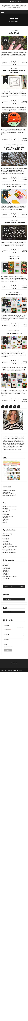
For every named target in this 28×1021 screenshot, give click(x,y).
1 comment (24, 62)
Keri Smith (6, 541)
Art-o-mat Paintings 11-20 (14, 333)
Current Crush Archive (9, 490)
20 (14, 406)
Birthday (5, 644)
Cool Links (4, 184)
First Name (6, 634)
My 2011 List (6, 575)
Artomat (4, 367)
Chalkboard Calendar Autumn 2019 (14, 222)
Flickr (4, 513)
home (12, 107)
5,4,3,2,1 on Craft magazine (10, 507)
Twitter (5, 522)
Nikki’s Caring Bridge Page (10, 546)
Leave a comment (24, 101)
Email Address (7, 629)
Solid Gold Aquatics (8, 494)
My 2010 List (6, 573)
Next (18, 406)
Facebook (5, 511)
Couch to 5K (6, 567)
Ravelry (5, 521)
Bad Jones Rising (7, 534)
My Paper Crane (7, 544)
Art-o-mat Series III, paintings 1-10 (14, 370)
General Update (6, 107)
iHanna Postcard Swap (14, 186)
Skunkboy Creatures (8, 551)
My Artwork (15, 30)
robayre (5, 62)
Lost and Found (14, 33)
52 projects (6, 564)
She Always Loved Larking (9, 549)
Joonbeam (6, 538)
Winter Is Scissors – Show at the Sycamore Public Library (14, 148)
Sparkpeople (6, 578)
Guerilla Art (6, 570)
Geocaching (6, 568)
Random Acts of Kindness (9, 576)
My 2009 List (6, 571)
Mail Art (18, 184)
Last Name (6, 639)
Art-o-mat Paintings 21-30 (14, 294)
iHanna (5, 537)
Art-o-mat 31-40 (14, 258)
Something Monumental (9, 552)
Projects (23, 107)
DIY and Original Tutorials (9, 510)
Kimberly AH (6, 543)
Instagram (6, 514)
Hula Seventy (6, 535)
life (11, 30)
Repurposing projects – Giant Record (14, 110)
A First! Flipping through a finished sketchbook (14, 71)
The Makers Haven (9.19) (9, 495)
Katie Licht (6, 540)
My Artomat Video (8, 516)
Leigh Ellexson (6, 492)
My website (6, 519)
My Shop (5, 517)
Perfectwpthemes (17, 670)
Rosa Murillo (6, 548)
